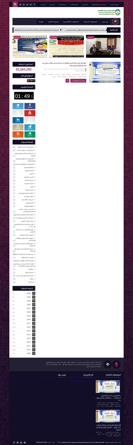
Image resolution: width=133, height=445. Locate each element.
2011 (29, 346)
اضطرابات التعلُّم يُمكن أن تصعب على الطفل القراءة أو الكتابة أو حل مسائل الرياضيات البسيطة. (30, 53)
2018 (29, 319)
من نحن (105, 21)
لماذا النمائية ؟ (74, 5)
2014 (29, 334)
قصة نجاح (85, 5)
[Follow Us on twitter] (17, 442)
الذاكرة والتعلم (28, 196)
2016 (29, 327)
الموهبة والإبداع (28, 206)
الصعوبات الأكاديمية (71, 21)
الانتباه (31, 174)
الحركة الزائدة (29, 190)
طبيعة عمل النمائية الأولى (99, 5)
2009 (29, 353)
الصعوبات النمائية (90, 21)
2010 (29, 349)
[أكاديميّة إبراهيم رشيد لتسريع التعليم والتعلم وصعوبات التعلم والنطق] (109, 15)
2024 (29, 297)
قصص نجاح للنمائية (27, 257)
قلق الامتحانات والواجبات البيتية (24, 261)
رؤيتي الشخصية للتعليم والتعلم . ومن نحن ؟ (24, 225)
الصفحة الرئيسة (114, 5)
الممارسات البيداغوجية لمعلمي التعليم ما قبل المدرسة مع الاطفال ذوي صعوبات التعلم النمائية (47, 30)
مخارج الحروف (29, 272)
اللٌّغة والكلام (29, 203)
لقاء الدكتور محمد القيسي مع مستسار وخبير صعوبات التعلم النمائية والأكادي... (103, 53)
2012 (29, 342)
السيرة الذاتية (62, 5)
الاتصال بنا (52, 5)
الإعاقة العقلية (29, 171)
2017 (29, 323)
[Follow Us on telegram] (24, 442)
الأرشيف (43, 5)
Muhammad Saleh (41, 442)
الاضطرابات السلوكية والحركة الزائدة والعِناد (25, 160)
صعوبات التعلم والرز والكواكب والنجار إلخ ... (25, 239)
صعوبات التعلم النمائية (26, 235)
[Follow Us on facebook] (14, 442)
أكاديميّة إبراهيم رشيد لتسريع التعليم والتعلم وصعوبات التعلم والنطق (83, 442)
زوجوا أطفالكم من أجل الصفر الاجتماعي (25, 231)
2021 (29, 308)
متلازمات (30, 269)
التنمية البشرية (29, 184)
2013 (29, 338)
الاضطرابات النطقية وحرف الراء (24, 164)
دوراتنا (41, 21)
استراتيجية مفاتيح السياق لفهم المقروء (25, 155)
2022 (29, 304)
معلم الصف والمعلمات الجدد (24, 276)
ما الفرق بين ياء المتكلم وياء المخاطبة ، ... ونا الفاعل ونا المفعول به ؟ (108, 397)
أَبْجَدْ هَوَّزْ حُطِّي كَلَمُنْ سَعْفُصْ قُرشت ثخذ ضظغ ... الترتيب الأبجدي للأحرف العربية (108, 427)
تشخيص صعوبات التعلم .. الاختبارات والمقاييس (26, 210)
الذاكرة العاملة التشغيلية (26, 193)
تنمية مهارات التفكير (27, 221)
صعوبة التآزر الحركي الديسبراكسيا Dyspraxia (24, 245)
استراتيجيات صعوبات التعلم (25, 150)
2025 (29, 293)
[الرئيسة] (115, 21)
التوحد (31, 187)
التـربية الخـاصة (29, 180)
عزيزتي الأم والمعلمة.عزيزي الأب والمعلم (24, 250)
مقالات (31, 279)
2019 (29, 316)
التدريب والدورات (28, 177)
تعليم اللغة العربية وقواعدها (24, 218)
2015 (29, 331)
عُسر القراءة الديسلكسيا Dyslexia (23, 254)
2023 (29, 301)
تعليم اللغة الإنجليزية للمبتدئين (23, 215)
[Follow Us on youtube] (21, 442)
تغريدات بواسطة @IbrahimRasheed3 (80, 381)
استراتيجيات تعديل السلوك (25, 147)
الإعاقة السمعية (28, 167)
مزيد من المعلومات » (78, 81)
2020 (29, 312)
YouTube (30, 282)
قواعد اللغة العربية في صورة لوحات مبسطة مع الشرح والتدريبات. (24, 265)
